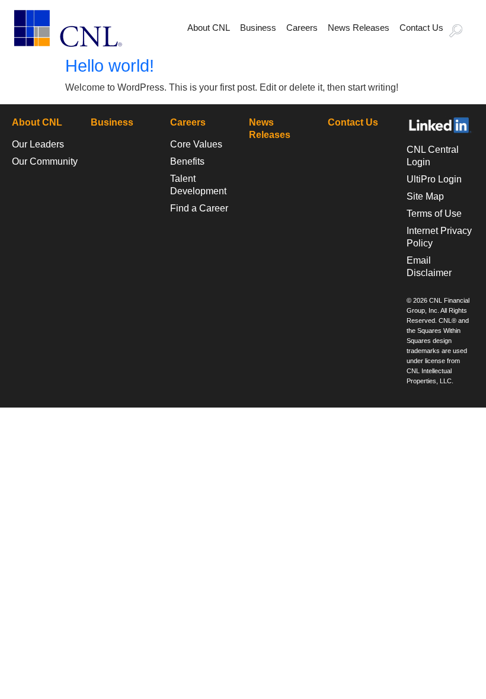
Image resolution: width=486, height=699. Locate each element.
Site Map (425, 196)
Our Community (45, 161)
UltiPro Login (434, 179)
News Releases (358, 28)
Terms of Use (434, 214)
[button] (461, 32)
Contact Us (421, 28)
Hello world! (109, 65)
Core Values (196, 144)
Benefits (187, 161)
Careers (302, 28)
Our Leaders (38, 144)
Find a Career (199, 208)
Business (258, 28)
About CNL (208, 28)
